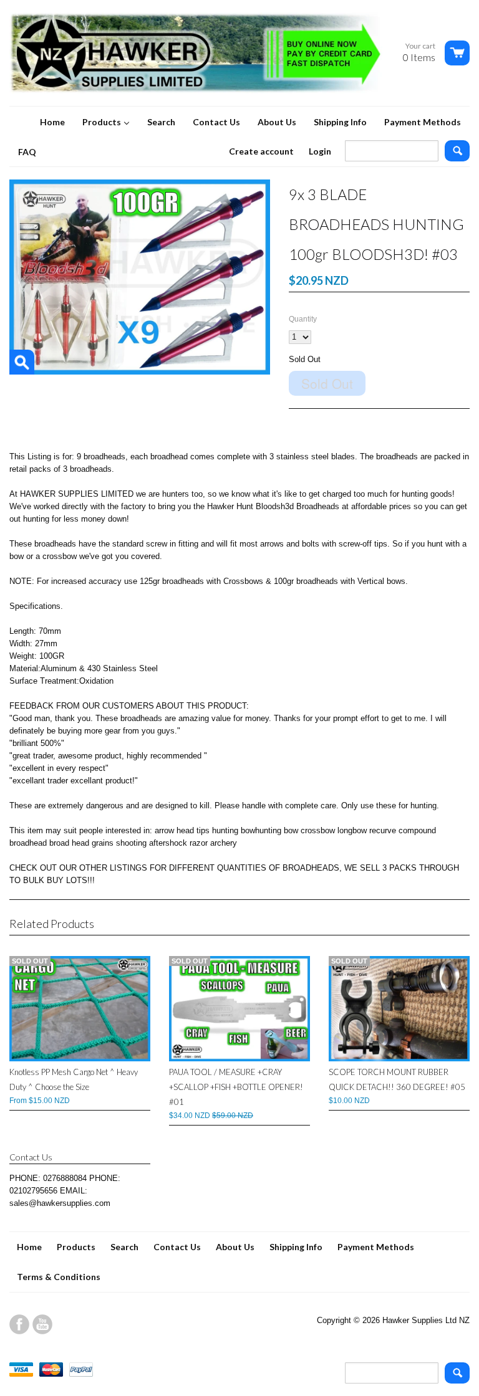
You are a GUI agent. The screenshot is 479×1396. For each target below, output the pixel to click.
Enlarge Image (21, 362)
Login (320, 151)
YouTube (42, 1324)
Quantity (303, 319)
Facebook (19, 1324)
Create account (261, 151)
